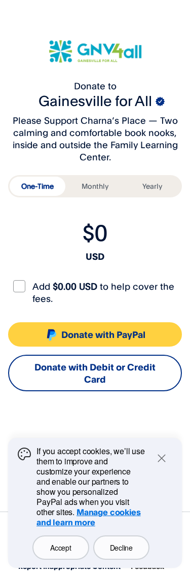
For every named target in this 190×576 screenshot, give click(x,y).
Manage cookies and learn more (88, 517)
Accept (60, 548)
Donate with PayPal (103, 334)
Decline (121, 548)
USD (95, 256)
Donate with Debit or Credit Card (95, 373)
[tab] (37, 186)
